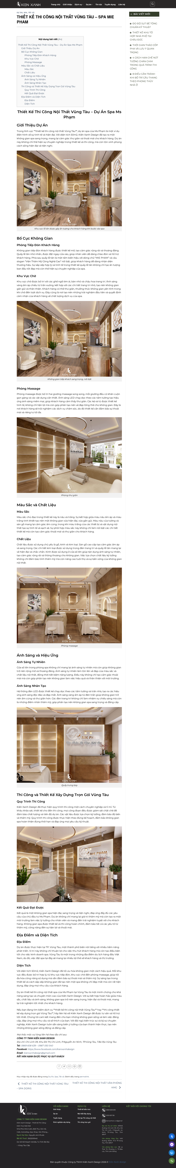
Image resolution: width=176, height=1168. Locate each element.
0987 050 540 (45, 1045)
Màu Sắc (29, 69)
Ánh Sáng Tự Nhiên (35, 79)
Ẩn (60, 39)
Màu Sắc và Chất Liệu (33, 65)
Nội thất (80, 1114)
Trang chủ (55, 4)
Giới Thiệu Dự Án (30, 48)
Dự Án (20, 12)
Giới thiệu (67, 4)
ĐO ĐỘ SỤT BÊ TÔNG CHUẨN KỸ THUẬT (143, 25)
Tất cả (31, 12)
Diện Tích (30, 103)
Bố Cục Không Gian (32, 51)
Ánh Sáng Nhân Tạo (35, 83)
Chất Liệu (30, 72)
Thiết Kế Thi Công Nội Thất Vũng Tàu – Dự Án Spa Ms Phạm (50, 44)
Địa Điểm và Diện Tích (33, 96)
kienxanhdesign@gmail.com (39, 1053)
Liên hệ (121, 4)
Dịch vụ (78, 4)
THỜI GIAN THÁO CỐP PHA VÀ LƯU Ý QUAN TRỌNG (144, 49)
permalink (84, 1076)
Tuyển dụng (110, 4)
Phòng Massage (33, 62)
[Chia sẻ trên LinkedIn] (79, 1066)
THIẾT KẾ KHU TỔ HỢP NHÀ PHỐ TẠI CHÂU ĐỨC (141, 36)
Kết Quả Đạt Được (34, 93)
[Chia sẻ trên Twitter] (64, 1066)
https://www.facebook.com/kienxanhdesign (50, 1049)
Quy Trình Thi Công (35, 89)
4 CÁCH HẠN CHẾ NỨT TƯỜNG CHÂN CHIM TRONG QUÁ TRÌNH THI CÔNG (144, 63)
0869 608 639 (28, 1045)
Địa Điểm (30, 100)
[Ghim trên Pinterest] (74, 1066)
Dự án (88, 4)
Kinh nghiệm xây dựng (61, 1122)
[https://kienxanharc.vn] (32, 4)
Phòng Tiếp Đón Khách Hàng (40, 55)
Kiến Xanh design (117, 1161)
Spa (25, 12)
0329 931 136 (110, 1115)
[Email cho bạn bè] (69, 1066)
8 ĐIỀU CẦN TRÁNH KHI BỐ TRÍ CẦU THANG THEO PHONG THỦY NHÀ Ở (143, 79)
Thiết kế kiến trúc (84, 1109)
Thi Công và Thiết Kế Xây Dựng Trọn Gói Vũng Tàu (48, 86)
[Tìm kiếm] (152, 4)
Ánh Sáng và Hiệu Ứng (33, 76)
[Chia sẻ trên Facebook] (59, 1066)
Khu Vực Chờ (32, 58)
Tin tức (99, 4)
